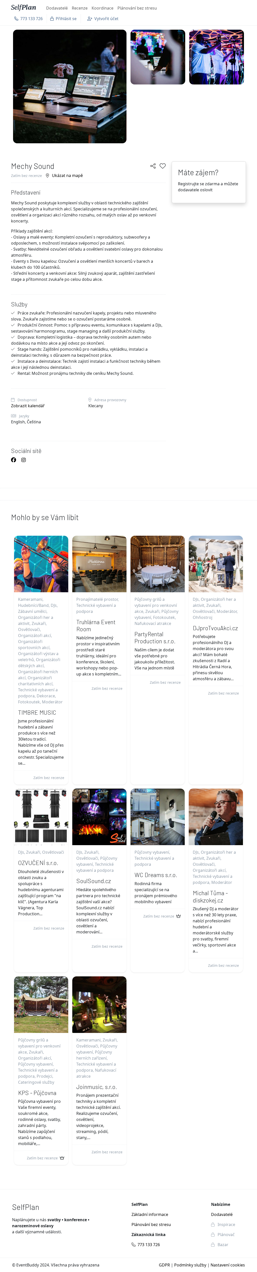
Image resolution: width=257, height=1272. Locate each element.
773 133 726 (149, 1244)
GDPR (164, 1265)
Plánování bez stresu (137, 8)
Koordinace (102, 8)
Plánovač (226, 1234)
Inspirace (226, 1224)
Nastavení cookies (228, 1265)
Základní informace (150, 1214)
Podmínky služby (190, 1265)
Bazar (222, 1244)
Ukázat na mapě (67, 175)
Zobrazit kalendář (28, 405)
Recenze (80, 8)
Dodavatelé (57, 8)
